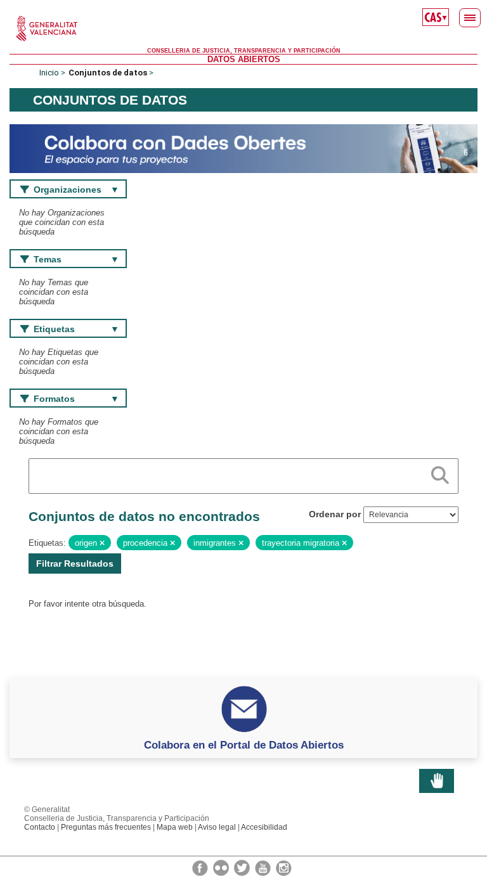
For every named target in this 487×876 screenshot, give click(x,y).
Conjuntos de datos (107, 72)
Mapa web (175, 827)
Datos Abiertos (243, 59)
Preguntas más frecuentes (106, 827)
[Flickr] (222, 867)
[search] (440, 473)
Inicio (49, 72)
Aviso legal (217, 827)
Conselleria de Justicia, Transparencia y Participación (244, 51)
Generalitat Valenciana (243, 28)
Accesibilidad (264, 827)
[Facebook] (201, 867)
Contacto (39, 827)
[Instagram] (284, 867)
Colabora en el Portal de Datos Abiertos (244, 744)
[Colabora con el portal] (243, 148)
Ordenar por (335, 514)
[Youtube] (264, 867)
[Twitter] (243, 867)
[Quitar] (102, 543)
